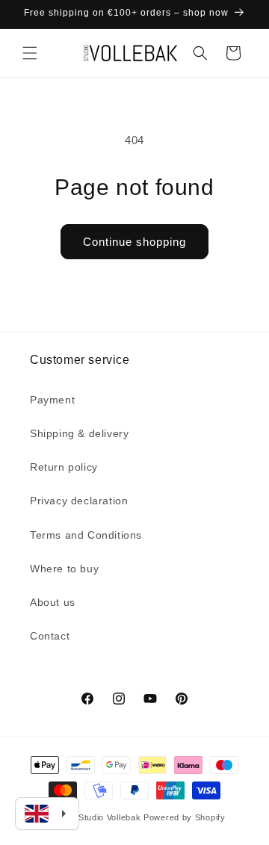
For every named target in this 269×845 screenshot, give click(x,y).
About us (52, 602)
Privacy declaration (79, 501)
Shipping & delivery (79, 433)
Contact (49, 636)
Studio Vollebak (109, 817)
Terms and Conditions (86, 535)
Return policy (64, 467)
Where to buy (64, 569)
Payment (52, 400)
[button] (29, 53)
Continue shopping (134, 241)
